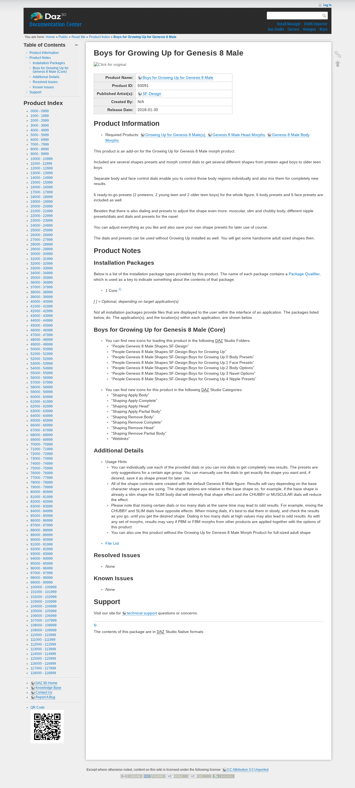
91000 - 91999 (42, 544)
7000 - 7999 (40, 144)
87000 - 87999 (42, 525)
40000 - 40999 (42, 302)
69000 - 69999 (42, 440)
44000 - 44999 (42, 320)
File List (112, 543)
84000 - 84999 (42, 511)
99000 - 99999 (42, 582)
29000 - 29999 (42, 249)
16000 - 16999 (42, 187)
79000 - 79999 (42, 487)
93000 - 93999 (42, 554)
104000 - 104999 (44, 606)
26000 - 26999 (42, 235)
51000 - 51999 (42, 354)
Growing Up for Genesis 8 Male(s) (175, 134)
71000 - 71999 (42, 449)
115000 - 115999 (43, 659)
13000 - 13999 (42, 173)
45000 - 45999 (42, 325)
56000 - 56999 (42, 378)
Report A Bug (45, 697)
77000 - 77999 (42, 478)
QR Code (38, 707)
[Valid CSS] (200, 776)
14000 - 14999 (42, 178)
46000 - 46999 (42, 330)
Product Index (99, 37)
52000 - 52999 (42, 359)
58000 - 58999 (42, 387)
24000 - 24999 (42, 225)
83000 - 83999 (42, 506)
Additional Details (46, 77)
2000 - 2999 (40, 120)
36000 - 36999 (42, 282)
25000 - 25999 (42, 230)
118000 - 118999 (43, 673)
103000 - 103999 (44, 602)
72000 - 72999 (42, 454)
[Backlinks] (337, 54)
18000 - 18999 (42, 197)
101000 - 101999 (44, 592)
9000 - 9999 (40, 154)
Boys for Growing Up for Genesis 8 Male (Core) (51, 70)
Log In (327, 4)
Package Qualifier (304, 274)
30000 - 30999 (42, 254)
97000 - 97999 (42, 573)
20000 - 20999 (42, 206)
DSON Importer (316, 23)
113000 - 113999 (43, 649)
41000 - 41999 (42, 306)
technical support (142, 613)
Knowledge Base (48, 688)
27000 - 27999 (42, 240)
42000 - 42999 (42, 311)
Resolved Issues (45, 82)
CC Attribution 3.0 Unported (247, 770)
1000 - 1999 (40, 116)
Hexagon (309, 29)
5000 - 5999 (40, 135)
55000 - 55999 (42, 373)
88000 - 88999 (42, 530)
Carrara (293, 29)
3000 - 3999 (40, 125)
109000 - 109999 (44, 630)
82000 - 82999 (42, 502)
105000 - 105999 (44, 611)
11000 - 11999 (41, 164)
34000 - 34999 (42, 273)
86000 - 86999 (42, 520)
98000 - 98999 (42, 578)
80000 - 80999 (42, 492)
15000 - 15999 (42, 182)
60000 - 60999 (42, 397)
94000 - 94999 (42, 559)
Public (63, 37)
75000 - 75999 (42, 468)
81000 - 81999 (42, 497)
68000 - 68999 (42, 435)
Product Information (44, 53)
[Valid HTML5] (177, 776)
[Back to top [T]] (337, 63)
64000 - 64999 (42, 416)
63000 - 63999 (42, 411)
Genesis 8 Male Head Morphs (238, 134)
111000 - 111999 (43, 640)
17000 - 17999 (42, 192)
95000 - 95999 (42, 564)
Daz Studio (276, 29)
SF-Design (152, 93)
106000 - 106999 (44, 616)
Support (35, 92)
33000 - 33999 (42, 268)
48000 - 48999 (42, 340)
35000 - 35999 (42, 278)
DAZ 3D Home (46, 683)
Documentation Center (55, 24)
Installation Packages (49, 63)
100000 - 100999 (44, 587)
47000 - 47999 (42, 335)
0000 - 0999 (40, 111)
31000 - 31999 (42, 259)
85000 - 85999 (42, 516)
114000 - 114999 (43, 654)
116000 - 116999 (43, 664)
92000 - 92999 (42, 549)
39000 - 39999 (42, 297)
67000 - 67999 (42, 430)
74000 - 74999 (42, 464)
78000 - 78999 (42, 482)
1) (119, 289)
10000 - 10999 (42, 159)
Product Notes (40, 58)
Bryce (324, 29)
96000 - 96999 (42, 568)
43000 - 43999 (42, 316)
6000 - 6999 (40, 140)
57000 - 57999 (42, 382)
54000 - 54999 (42, 368)
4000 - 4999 (40, 130)
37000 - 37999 (42, 287)
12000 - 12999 (42, 168)
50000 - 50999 (42, 349)
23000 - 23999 (42, 220)
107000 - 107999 (44, 620)
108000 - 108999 (44, 625)
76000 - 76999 (42, 473)
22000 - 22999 (42, 216)
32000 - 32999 (42, 264)
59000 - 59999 (42, 392)
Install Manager (289, 23)
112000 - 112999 (43, 644)
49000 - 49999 (42, 344)
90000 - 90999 (42, 540)
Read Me (78, 37)
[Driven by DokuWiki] (223, 776)
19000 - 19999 (42, 202)
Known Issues (43, 87)
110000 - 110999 (43, 635)
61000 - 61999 (42, 402)
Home (50, 37)
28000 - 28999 (42, 244)
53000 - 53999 (42, 364)
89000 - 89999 (42, 535)
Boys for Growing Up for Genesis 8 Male (144, 37)
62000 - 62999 (42, 406)
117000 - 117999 (43, 668)
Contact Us (44, 692)
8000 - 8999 (40, 149)
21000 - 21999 (42, 211)
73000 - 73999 (42, 459)
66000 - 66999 (42, 425)
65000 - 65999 (42, 420)
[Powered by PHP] (154, 776)
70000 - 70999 (42, 444)
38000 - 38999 (42, 292)
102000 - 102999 (44, 597)
